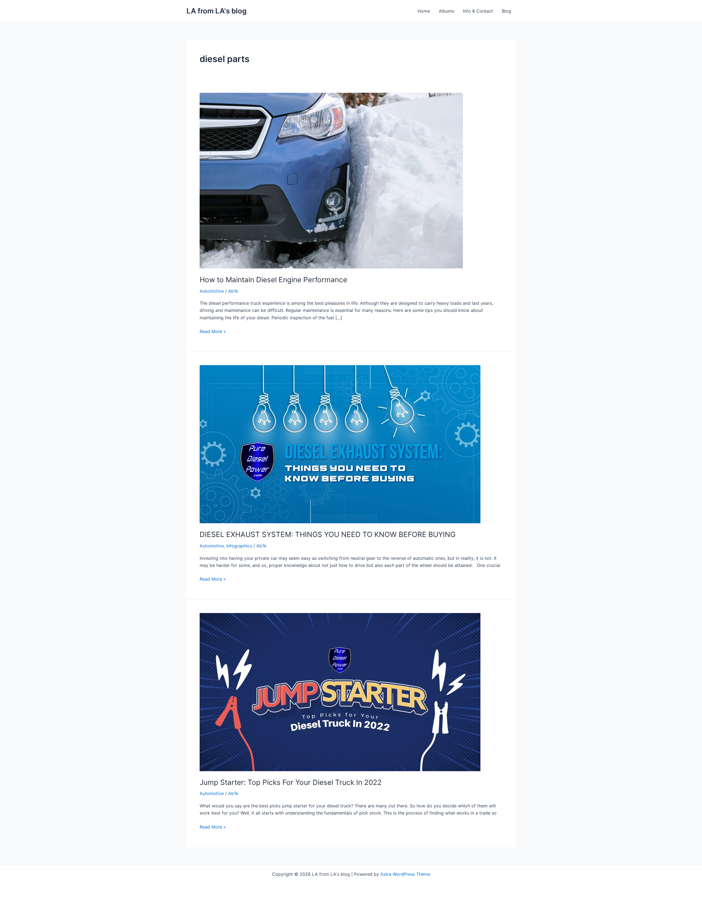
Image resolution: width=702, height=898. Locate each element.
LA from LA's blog (216, 11)
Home (424, 11)
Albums (446, 11)
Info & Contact (478, 11)
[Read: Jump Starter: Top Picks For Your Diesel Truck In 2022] (340, 691)
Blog (506, 11)
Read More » (213, 331)
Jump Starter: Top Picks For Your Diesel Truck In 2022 (291, 782)
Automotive (212, 291)
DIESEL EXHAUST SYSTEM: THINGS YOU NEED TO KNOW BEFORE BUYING (327, 534)
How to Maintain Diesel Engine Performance (273, 279)
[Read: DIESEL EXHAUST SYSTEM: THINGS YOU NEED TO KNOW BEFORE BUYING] (340, 444)
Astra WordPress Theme (405, 874)
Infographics (239, 546)
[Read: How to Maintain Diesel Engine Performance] (331, 180)
